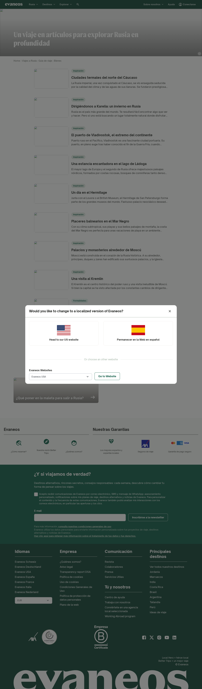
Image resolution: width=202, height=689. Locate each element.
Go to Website (107, 376)
